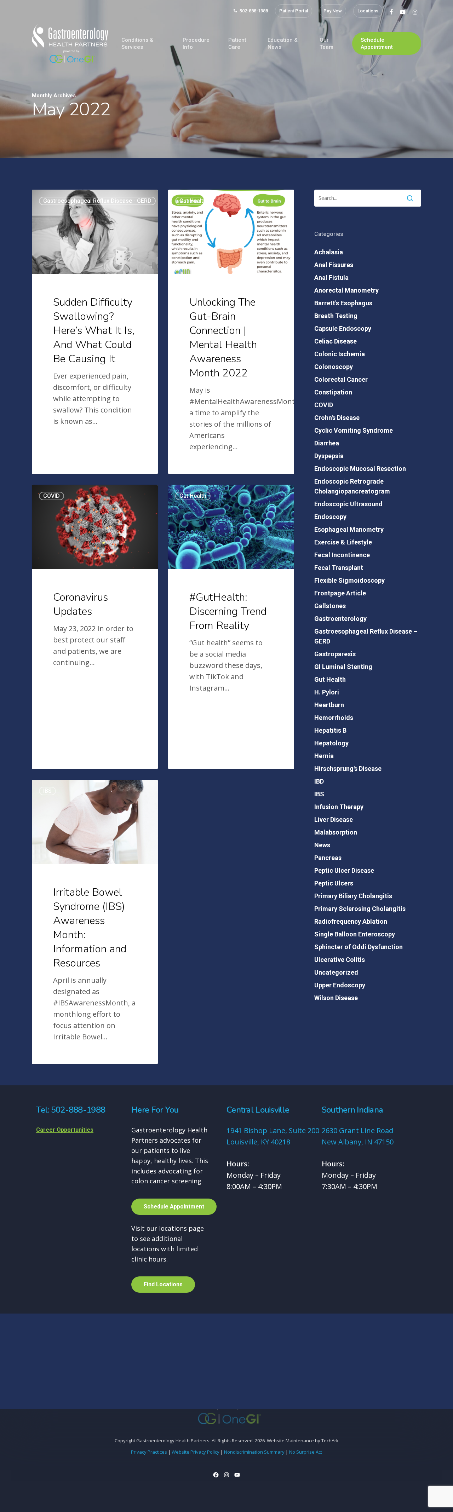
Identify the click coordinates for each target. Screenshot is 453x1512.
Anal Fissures (333, 265)
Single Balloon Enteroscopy (354, 934)
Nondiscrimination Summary (254, 1452)
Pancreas (328, 857)
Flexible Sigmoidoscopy (349, 580)
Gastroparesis (335, 654)
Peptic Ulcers (333, 883)
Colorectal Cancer (341, 379)
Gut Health (192, 200)
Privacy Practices (149, 1452)
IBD (319, 781)
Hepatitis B (330, 730)
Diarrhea (326, 443)
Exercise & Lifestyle (343, 542)
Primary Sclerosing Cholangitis (360, 908)
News (322, 845)
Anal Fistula (331, 277)
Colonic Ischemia (339, 354)
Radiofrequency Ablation (350, 921)
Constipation (333, 392)
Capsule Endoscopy (342, 328)
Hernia (324, 756)
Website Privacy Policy (195, 1452)
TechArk (330, 1440)
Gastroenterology (340, 618)
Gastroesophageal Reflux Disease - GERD (97, 200)
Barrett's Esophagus (343, 303)
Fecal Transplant (338, 567)
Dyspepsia (329, 456)
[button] (174, 1207)
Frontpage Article (340, 593)
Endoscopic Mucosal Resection (360, 468)
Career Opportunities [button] (64, 1130)
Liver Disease (333, 819)
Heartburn (329, 705)
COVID (51, 495)
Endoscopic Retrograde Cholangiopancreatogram (352, 486)
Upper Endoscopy (339, 985)
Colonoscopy (333, 366)
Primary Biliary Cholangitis (353, 896)
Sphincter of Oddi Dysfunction (358, 947)
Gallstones (330, 606)
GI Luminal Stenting (343, 666)
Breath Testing (335, 315)
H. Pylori (326, 692)
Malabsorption (335, 832)
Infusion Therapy (338, 806)
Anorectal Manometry (346, 290)
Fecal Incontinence (342, 555)
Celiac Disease (335, 341)
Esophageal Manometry (349, 529)
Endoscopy (330, 516)
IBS (47, 790)
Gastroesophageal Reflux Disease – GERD (365, 636)
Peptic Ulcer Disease (344, 870)
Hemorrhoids (333, 717)
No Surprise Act (305, 1452)
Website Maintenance (290, 1440)
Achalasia (328, 252)
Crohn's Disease (337, 417)
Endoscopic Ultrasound (348, 504)
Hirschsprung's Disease (348, 768)
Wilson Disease (336, 998)
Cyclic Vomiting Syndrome (353, 430)
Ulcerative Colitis (339, 959)
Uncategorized (336, 972)
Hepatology (331, 743)
